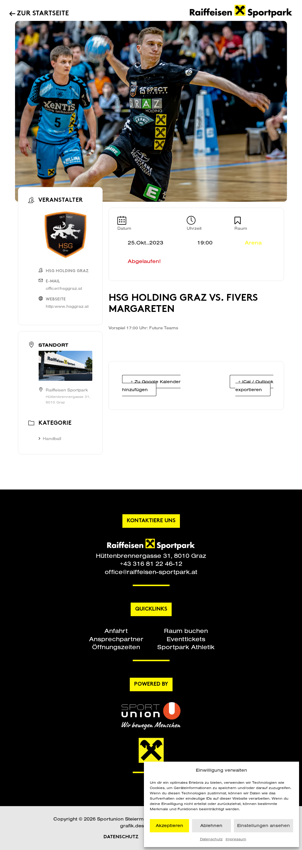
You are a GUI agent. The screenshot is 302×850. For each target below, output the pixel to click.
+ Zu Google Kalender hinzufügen (151, 385)
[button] (116, 631)
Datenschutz (211, 839)
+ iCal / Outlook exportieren (254, 385)
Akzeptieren (169, 825)
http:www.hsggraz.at (67, 306)
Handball (52, 438)
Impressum (236, 839)
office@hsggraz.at (64, 288)
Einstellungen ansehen (263, 825)
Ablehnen (211, 825)
